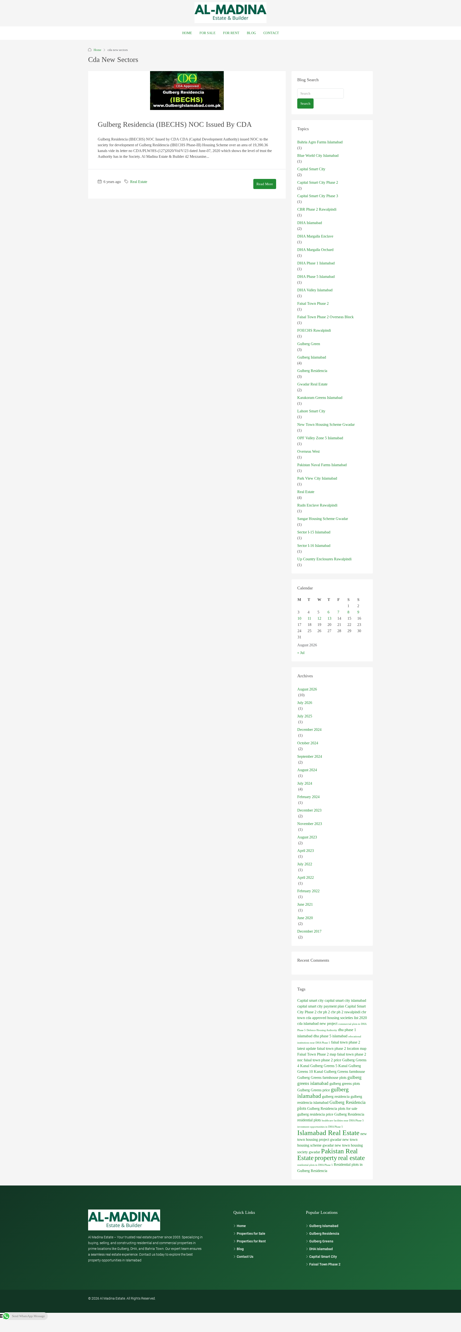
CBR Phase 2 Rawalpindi (316, 209)
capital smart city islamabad (345, 1000)
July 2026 (304, 703)
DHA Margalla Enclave (315, 236)
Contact (271, 33)
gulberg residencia (336, 1096)
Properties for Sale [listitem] (251, 1233)
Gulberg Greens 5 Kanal (328, 1066)
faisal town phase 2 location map (341, 1048)
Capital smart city (310, 1000)
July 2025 (304, 716)
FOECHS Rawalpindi (314, 330)
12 (319, 618)
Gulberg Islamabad (311, 357)
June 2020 (305, 918)
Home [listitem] (241, 1226)
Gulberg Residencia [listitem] (324, 1233)
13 (329, 618)
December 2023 (309, 810)
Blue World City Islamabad (318, 155)
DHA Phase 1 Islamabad (316, 263)
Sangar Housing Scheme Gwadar (322, 519)
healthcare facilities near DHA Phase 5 (343, 1120)
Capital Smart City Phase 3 (317, 196)
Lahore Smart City (311, 411)
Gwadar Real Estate (312, 384)
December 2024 (309, 729)
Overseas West (308, 451)
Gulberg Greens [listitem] (321, 1241)
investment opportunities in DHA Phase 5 (320, 1126)
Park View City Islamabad (317, 478)
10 (299, 618)
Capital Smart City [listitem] (323, 1257)
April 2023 (305, 851)
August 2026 (307, 689)
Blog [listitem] (240, 1249)
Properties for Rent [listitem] (251, 1241)
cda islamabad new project (317, 1023)
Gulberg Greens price (313, 1090)
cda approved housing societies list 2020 (336, 1018)
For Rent (231, 33)
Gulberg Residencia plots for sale (332, 1108)
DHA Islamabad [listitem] (321, 1249)
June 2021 (305, 904)
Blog (251, 33)
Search (305, 103)
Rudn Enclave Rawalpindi (317, 505)
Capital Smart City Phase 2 (317, 182)
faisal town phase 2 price (322, 1060)
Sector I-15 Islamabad (313, 532)
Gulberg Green (308, 344)
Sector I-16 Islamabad (313, 546)
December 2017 (309, 931)
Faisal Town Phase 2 (313, 303)
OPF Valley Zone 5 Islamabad (320, 438)
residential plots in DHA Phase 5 (315, 1165)
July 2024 (304, 783)
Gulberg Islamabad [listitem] (323, 1226)
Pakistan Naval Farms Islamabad (322, 465)
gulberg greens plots (344, 1083)
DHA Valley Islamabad (315, 290)
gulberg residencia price (315, 1114)
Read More (264, 184)
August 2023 (307, 837)
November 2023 (309, 824)
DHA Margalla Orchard (315, 250)
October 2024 (307, 743)
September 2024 (309, 756)
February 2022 (308, 891)
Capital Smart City (311, 169)
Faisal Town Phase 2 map (316, 1054)
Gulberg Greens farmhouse (344, 1071)
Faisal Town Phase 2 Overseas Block (325, 317)
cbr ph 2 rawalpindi (345, 1012)
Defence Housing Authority (322, 1030)
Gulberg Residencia (312, 371)
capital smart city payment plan (320, 1006)
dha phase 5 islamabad (330, 1036)
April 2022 (305, 877)
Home (187, 33)
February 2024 (308, 797)
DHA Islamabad (309, 223)
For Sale (208, 33)
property (326, 1157)
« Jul (300, 653)
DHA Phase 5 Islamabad (316, 277)
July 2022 (304, 864)
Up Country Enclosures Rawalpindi (324, 559)
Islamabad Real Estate (328, 1132)
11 (309, 618)
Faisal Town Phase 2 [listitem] (324, 1264)
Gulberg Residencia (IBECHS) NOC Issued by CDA (175, 124)
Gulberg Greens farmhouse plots (321, 1077)
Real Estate (138, 182)
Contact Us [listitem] (245, 1257)
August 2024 (307, 770)
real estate (351, 1157)
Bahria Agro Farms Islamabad (320, 142)
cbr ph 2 (323, 1012)
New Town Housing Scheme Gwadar (326, 424)
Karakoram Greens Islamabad (319, 398)
